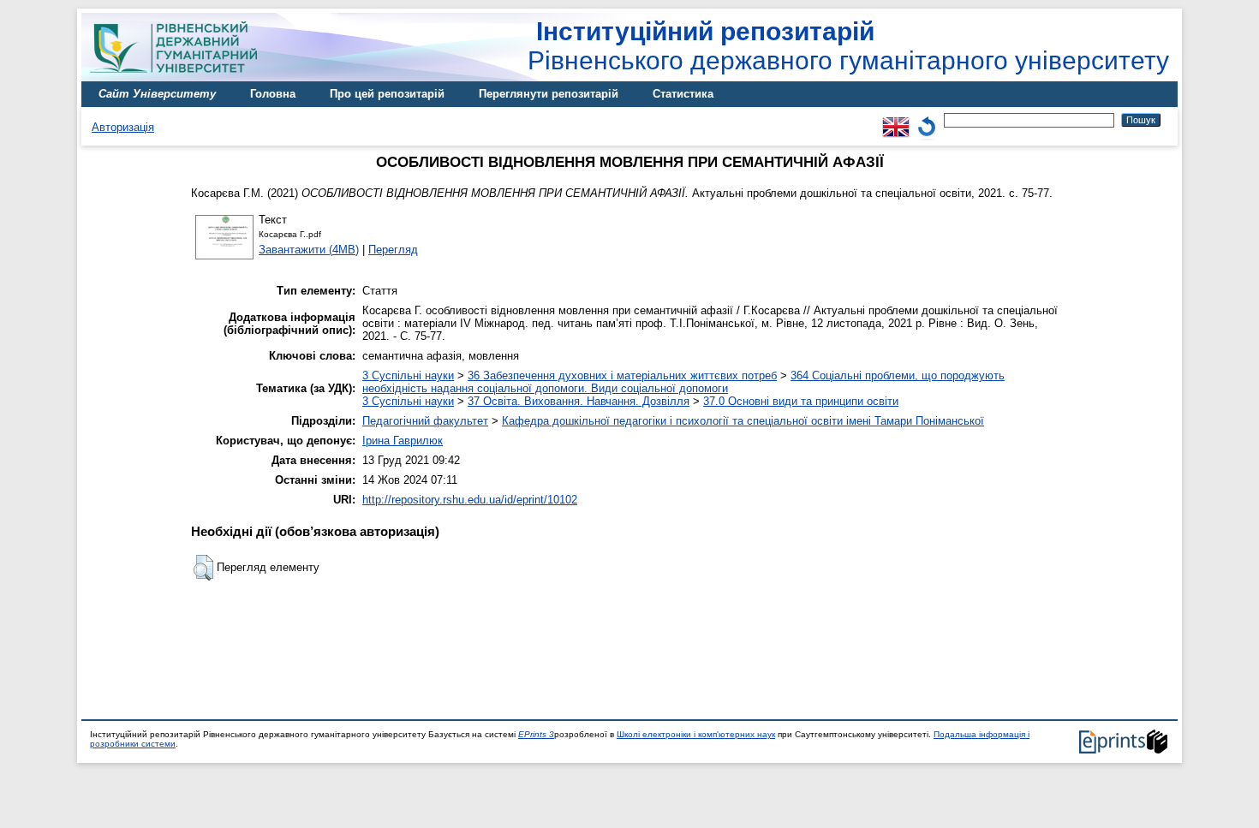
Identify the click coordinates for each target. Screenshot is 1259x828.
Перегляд (393, 249)
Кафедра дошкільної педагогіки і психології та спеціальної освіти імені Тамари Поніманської (743, 420)
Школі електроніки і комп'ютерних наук (696, 734)
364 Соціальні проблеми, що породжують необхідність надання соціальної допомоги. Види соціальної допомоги (683, 382)
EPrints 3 (536, 734)
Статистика (683, 93)
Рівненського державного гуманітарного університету (848, 45)
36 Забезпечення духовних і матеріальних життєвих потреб (622, 375)
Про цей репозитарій (387, 93)
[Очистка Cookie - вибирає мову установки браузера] (926, 119)
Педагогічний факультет (425, 420)
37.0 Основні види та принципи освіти (800, 401)
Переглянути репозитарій (548, 93)
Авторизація (123, 127)
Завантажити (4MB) (309, 249)
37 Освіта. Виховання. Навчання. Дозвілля (578, 401)
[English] (896, 119)
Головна (272, 93)
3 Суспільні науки (408, 375)
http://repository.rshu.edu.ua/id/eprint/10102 (469, 499)
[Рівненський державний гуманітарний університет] (179, 77)
